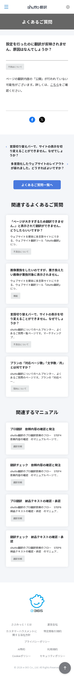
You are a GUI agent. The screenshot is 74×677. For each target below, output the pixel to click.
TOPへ (65, 668)
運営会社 (52, 624)
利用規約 (52, 649)
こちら (54, 85)
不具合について (15, 66)
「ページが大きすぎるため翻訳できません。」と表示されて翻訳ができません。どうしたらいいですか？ (37, 225)
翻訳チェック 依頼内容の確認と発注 (35, 465)
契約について (19, 388)
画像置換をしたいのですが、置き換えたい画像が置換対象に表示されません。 (37, 272)
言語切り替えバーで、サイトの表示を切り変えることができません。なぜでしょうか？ (36, 150)
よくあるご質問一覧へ (37, 184)
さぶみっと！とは (21, 624)
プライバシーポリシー (37, 641)
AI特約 (21, 649)
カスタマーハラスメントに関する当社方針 (21, 633)
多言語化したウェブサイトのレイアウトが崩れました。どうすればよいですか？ (37, 166)
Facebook (32, 120)
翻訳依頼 (17, 446)
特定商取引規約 (53, 631)
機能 (15, 295)
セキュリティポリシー (52, 656)
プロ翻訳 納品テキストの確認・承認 (35, 501)
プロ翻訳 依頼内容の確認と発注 (32, 429)
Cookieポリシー (21, 656)
